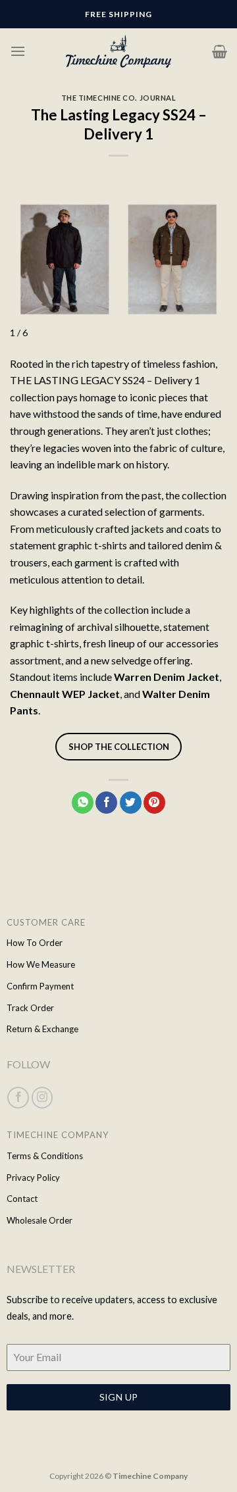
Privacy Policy (33, 1177)
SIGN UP (118, 1397)
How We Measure (41, 964)
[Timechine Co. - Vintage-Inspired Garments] (118, 51)
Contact (22, 1198)
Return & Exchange (42, 1029)
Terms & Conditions (45, 1156)
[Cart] (219, 51)
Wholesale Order (39, 1220)
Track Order (30, 1008)
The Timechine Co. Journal (118, 97)
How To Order (35, 942)
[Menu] (18, 51)
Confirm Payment (40, 986)
